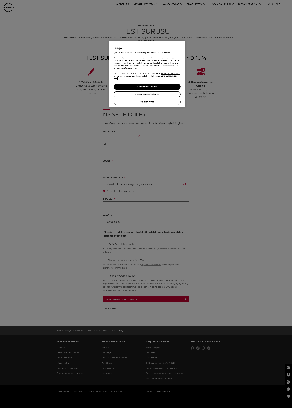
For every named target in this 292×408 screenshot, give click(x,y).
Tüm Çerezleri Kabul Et (147, 86)
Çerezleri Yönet (147, 102)
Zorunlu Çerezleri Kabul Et (147, 94)
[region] (147, 74)
